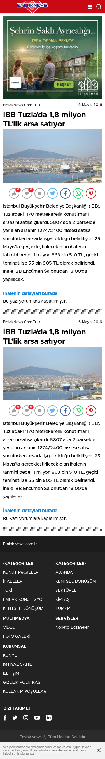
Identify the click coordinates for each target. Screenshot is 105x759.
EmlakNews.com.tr (19, 105)
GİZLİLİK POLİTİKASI (22, 682)
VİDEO (9, 628)
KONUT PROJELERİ (21, 573)
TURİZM (63, 609)
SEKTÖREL (65, 591)
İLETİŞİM (11, 673)
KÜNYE (10, 655)
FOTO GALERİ (16, 637)
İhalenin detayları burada (30, 293)
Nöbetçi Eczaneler (72, 628)
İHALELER (12, 582)
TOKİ (7, 591)
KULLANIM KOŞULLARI (25, 691)
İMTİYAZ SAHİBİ (18, 664)
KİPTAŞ (62, 600)
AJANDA (64, 573)
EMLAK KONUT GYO (22, 600)
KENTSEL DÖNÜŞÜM (23, 609)
